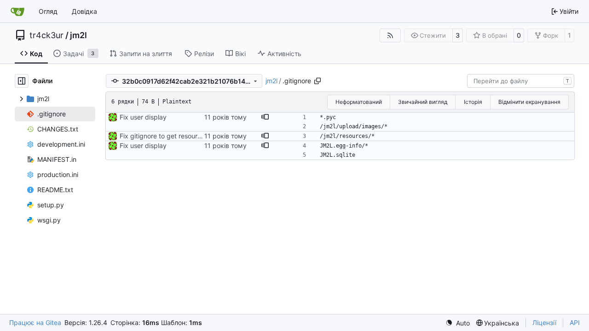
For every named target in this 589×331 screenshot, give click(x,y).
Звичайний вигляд (422, 101)
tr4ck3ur (46, 35)
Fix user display (143, 117)
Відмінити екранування (529, 101)
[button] (265, 117)
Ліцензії (544, 322)
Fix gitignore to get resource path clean (179, 136)
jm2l (78, 35)
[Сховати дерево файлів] (22, 81)
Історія (473, 101)
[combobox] (520, 81)
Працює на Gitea (35, 322)
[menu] (457, 323)
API (575, 322)
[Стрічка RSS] (390, 35)
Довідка (84, 11)
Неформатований (358, 101)
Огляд (48, 11)
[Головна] (17, 11)
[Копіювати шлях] (317, 81)
